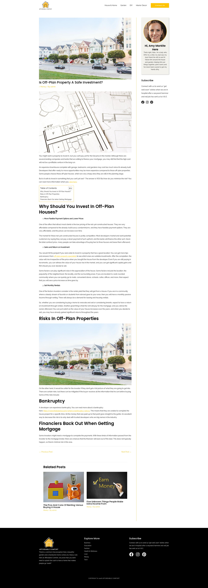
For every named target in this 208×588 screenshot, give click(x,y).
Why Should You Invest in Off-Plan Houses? (55, 191)
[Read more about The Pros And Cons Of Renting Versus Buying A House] (63, 487)
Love (86, 554)
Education (87, 545)
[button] (160, 5)
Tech (86, 559)
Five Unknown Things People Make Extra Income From (105, 502)
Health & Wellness (90, 551)
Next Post (126, 452)
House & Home (111, 5)
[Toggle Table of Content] (69, 188)
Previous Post (45, 452)
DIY (131, 5)
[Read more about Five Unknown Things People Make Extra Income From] (107, 485)
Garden (123, 5)
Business (87, 543)
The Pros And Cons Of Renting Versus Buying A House (63, 506)
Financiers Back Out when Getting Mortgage (56, 199)
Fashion (86, 548)
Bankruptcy (44, 197)
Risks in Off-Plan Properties (49, 194)
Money (43, 87)
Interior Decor (141, 5)
